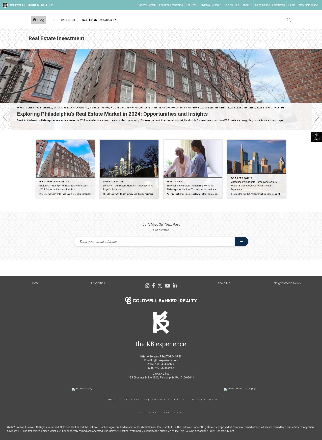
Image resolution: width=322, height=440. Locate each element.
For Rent (191, 5)
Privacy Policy (136, 400)
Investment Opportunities (34, 108)
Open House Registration (270, 5)
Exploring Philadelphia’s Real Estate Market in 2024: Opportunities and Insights (112, 114)
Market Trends (100, 108)
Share (316, 139)
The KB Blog (232, 5)
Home (291, 5)
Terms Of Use (113, 400)
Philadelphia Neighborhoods (159, 108)
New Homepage (308, 5)
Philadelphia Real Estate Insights (203, 108)
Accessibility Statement (168, 400)
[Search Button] (288, 20)
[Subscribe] (241, 241)
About (248, 6)
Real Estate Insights (241, 108)
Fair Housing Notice (203, 400)
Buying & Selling (211, 6)
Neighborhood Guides (125, 108)
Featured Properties (171, 5)
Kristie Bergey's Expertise (70, 108)
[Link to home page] (29, 5)
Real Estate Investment (272, 108)
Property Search (146, 5)
